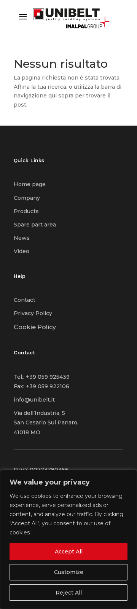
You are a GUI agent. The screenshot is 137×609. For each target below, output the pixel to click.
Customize (68, 572)
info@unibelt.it (34, 399)
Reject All (69, 592)
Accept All (69, 551)
